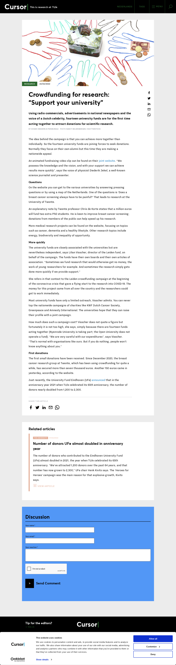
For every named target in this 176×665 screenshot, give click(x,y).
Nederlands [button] (124, 6)
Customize (151, 646)
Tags (142, 6)
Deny (153, 654)
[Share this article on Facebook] (149, 93)
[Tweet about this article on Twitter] (149, 98)
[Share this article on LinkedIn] (149, 104)
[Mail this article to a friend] (149, 109)
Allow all (153, 639)
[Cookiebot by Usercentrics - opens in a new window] (18, 660)
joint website (107, 160)
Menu (159, 6)
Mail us (31, 627)
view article (46, 486)
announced (99, 380)
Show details (42, 659)
